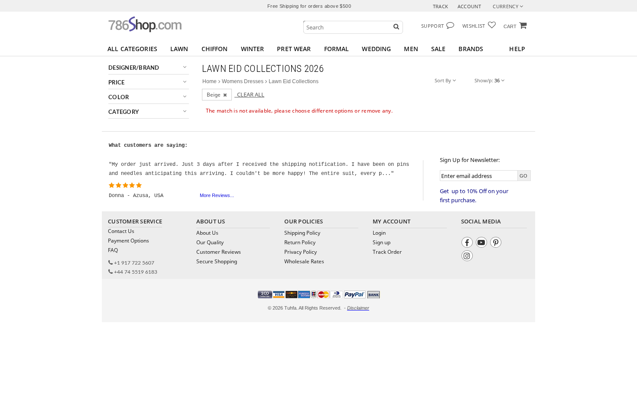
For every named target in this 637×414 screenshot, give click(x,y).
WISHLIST (473, 26)
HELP (517, 49)
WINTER (252, 49)
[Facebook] (468, 243)
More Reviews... (217, 195)
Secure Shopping (216, 261)
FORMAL (336, 49)
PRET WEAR (294, 49)
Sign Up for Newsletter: (470, 160)
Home (209, 81)
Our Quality (210, 242)
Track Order (387, 252)
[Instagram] (468, 257)
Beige (215, 94)
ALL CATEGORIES (132, 49)
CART (510, 26)
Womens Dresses (242, 81)
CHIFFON (215, 49)
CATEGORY (123, 112)
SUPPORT (432, 26)
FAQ (113, 250)
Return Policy (299, 242)
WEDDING (376, 49)
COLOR (118, 97)
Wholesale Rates (304, 261)
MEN (411, 49)
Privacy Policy (300, 252)
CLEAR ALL (249, 94)
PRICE (116, 83)
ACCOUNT (469, 6)
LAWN (179, 49)
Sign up (381, 242)
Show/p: (487, 80)
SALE (438, 49)
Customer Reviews (218, 252)
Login (379, 232)
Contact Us (121, 231)
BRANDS (470, 49)
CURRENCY (506, 6)
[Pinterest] (497, 243)
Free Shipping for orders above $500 (309, 6)
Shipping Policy (302, 232)
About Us (207, 232)
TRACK (440, 6)
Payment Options (128, 240)
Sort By (443, 80)
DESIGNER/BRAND (133, 68)
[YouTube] (482, 243)
